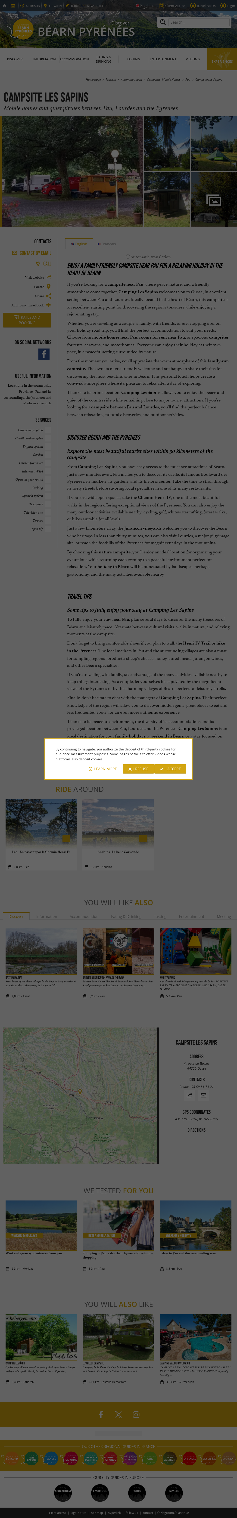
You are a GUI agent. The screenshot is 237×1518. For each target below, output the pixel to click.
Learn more (105, 768)
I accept (173, 768)
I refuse (140, 768)
